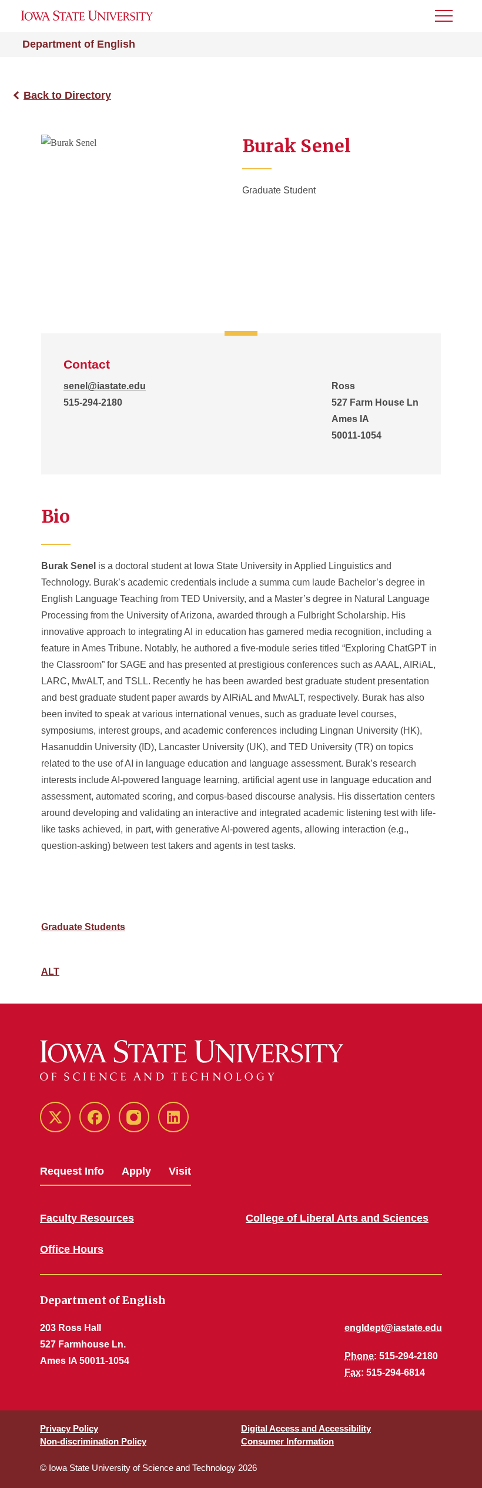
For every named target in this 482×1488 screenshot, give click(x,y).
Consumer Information (287, 1441)
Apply (136, 1171)
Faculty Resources (87, 1218)
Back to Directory (67, 95)
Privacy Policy (69, 1428)
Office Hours (71, 1249)
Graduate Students (83, 927)
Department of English (78, 44)
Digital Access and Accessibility (306, 1428)
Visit (180, 1171)
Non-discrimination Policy (93, 1441)
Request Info (72, 1171)
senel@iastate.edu (104, 386)
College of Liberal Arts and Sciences (337, 1218)
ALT (50, 972)
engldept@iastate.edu (393, 1328)
